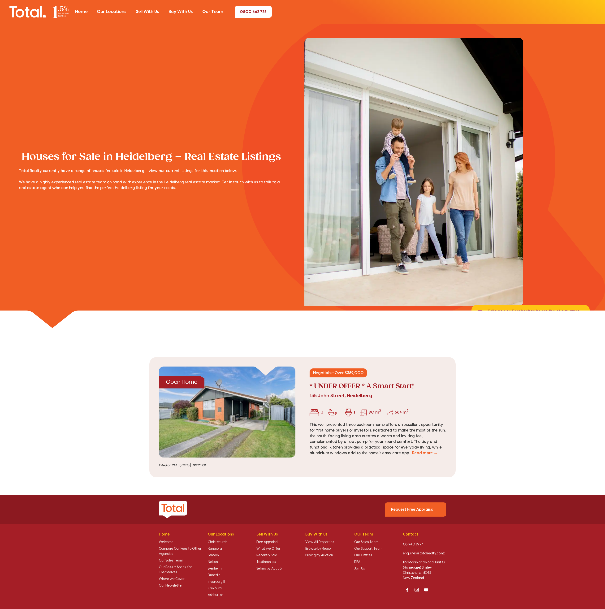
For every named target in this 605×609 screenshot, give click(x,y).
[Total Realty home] (39, 12)
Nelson (213, 562)
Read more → (424, 453)
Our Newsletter (171, 585)
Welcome (166, 542)
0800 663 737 (253, 12)
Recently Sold (266, 555)
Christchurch (217, 542)
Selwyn (213, 555)
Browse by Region (319, 548)
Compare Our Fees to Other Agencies (180, 551)
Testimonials (266, 562)
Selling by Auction (269, 568)
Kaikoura (215, 588)
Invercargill (216, 581)
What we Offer (268, 548)
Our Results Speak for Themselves (175, 570)
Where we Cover (172, 579)
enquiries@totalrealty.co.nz (424, 553)
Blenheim (215, 568)
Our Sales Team (171, 560)
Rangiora (215, 548)
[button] (81, 12)
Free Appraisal (267, 542)
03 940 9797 (413, 544)
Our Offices (363, 555)
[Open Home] (227, 412)
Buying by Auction (319, 555)
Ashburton (216, 595)
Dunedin (214, 575)
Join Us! (359, 568)
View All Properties (319, 542)
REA (357, 562)
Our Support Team (368, 548)
